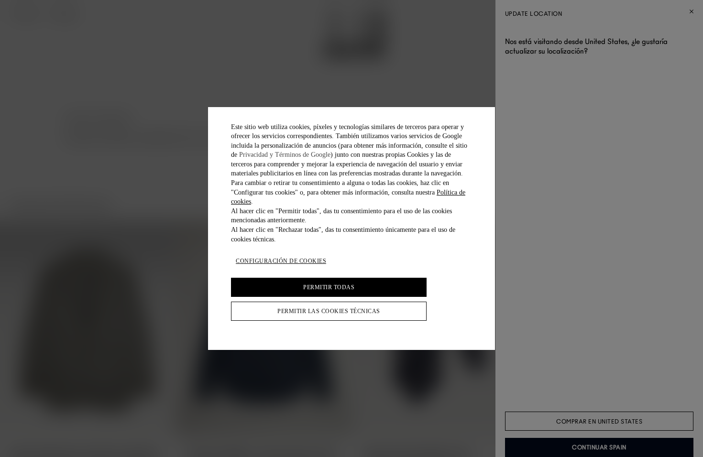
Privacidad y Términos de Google (284, 154)
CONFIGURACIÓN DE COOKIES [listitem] (281, 261)
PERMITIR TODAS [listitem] (328, 287)
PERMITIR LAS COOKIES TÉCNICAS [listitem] (328, 311)
